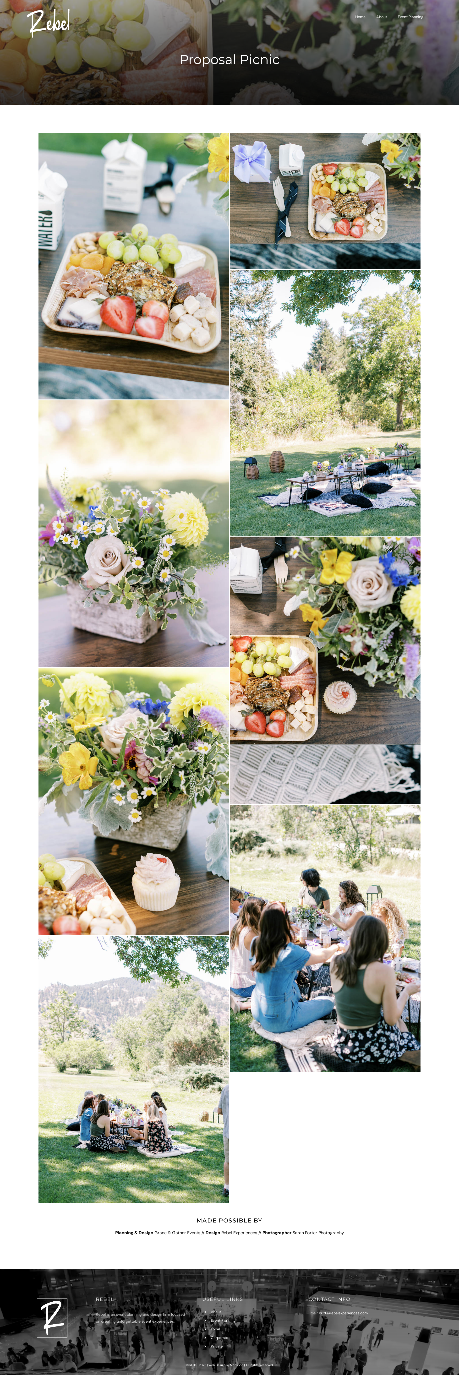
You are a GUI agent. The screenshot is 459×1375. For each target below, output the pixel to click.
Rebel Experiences (239, 1233)
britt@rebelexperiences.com (343, 1313)
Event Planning (223, 1320)
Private (217, 1346)
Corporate (219, 1337)
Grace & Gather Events (177, 1233)
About (216, 1312)
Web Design (216, 1365)
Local (215, 1329)
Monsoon (236, 1365)
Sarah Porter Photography (318, 1233)
